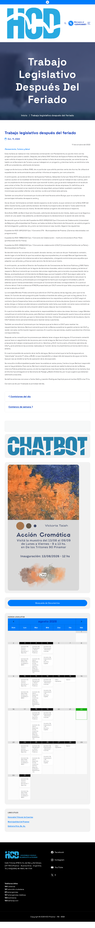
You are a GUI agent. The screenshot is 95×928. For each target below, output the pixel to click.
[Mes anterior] (13, 621)
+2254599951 (80, 24)
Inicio (24, 115)
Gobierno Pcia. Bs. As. (16, 826)
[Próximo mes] (81, 621)
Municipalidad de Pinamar (18, 822)
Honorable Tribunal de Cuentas (20, 817)
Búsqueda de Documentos (47, 603)
